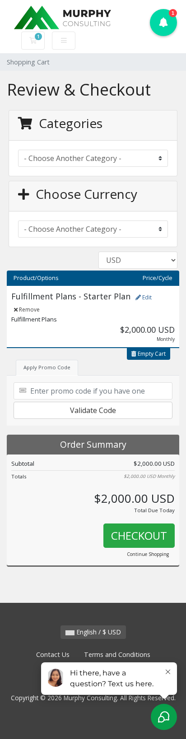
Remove (29, 309)
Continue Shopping (148, 554)
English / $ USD (97, 632)
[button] (163, 22)
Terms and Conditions (117, 654)
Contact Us (53, 654)
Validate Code (93, 410)
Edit (146, 297)
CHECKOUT (139, 535)
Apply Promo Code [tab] (46, 367)
